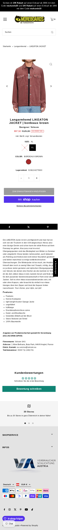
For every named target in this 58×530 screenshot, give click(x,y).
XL (32, 147)
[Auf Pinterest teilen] (48, 227)
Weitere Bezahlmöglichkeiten (29, 206)
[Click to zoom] (50, 64)
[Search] (52, 32)
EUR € (24, 484)
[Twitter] (15, 509)
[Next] (50, 86)
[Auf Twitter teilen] (28, 227)
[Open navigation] (5, 19)
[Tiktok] (32, 509)
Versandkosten (36, 136)
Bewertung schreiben (29, 389)
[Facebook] (4, 509)
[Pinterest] (20, 509)
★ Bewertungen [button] (56, 267)
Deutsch (7, 484)
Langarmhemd (20, 46)
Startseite (7, 46)
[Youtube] (26, 509)
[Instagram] (9, 509)
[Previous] (7, 86)
